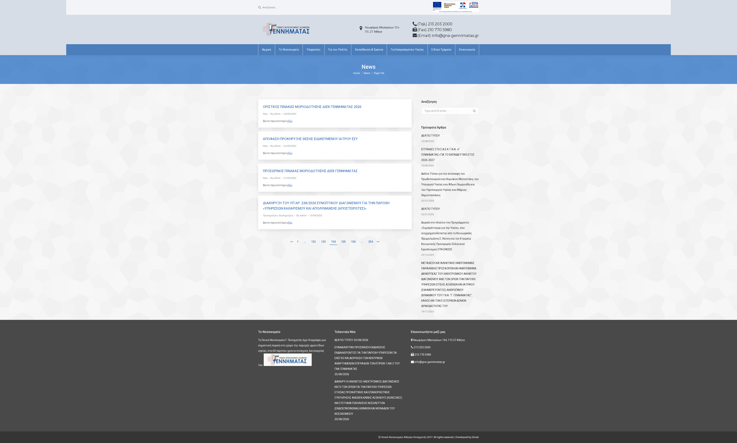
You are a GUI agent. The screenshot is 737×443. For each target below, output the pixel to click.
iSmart (475, 437)
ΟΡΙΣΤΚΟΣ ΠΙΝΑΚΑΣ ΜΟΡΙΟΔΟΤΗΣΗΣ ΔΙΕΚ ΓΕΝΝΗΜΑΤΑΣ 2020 (312, 107)
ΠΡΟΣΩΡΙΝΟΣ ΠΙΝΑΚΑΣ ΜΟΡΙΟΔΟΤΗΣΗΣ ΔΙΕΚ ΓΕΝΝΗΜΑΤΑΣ (310, 171)
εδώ (289, 121)
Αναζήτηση (268, 7)
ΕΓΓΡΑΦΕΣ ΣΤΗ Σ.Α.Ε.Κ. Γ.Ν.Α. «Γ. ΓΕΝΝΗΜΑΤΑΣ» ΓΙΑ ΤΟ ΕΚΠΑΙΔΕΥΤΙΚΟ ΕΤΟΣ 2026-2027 (447, 155)
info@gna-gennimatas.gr (429, 361)
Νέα (265, 113)
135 (343, 241)
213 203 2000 (421, 347)
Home (356, 73)
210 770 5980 (422, 354)
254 (370, 241)
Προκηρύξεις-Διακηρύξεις (278, 215)
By (275, 113)
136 (353, 241)
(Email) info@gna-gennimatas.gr (448, 35)
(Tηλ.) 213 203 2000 (434, 24)
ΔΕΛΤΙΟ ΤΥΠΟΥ (430, 135)
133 (323, 241)
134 (333, 241)
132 (313, 241)
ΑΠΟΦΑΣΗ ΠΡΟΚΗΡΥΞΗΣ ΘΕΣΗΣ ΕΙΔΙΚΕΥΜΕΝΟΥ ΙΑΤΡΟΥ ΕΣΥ (310, 139)
